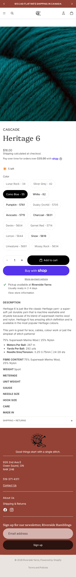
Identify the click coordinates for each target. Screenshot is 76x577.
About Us (8, 497)
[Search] (12, 13)
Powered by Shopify (50, 560)
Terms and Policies (38, 567)
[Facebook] (5, 510)
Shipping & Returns (14, 503)
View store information (21, 292)
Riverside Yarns (31, 560)
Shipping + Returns (14, 420)
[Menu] (4, 13)
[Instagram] (11, 510)
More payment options (36, 279)
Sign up (38, 545)
